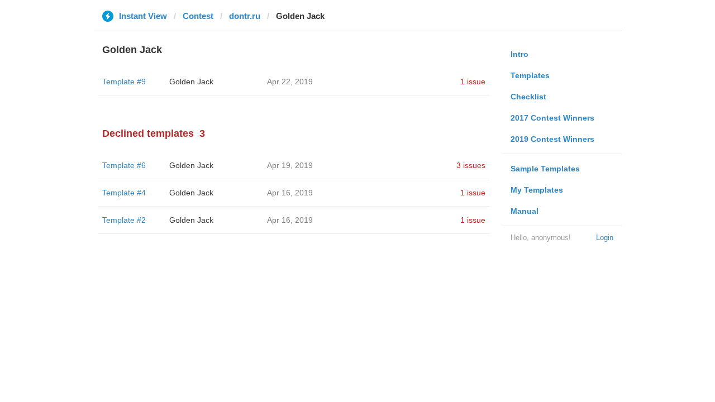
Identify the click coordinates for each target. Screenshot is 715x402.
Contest (198, 16)
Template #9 (124, 81)
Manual (524, 211)
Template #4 (124, 192)
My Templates (537, 189)
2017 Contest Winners (552, 117)
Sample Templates (545, 168)
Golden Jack (191, 81)
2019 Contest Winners (552, 139)
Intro (519, 54)
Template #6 (124, 165)
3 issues (470, 165)
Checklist (528, 96)
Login (604, 237)
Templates (530, 75)
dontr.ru (244, 16)
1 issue (472, 81)
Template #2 (124, 220)
